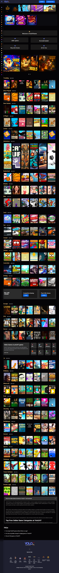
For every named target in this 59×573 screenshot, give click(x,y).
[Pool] (1, 57)
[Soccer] (1, 63)
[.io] (1, 50)
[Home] (1, 7)
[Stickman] (1, 67)
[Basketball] (1, 24)
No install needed (44, 41)
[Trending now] (1, 11)
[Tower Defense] (1, 70)
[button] (29, 74)
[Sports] (1, 65)
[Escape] (1, 44)
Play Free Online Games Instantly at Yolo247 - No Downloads (19, 498)
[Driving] (1, 41)
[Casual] (1, 35)
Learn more (6, 352)
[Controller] (1, 39)
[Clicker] (1, 37)
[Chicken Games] (1, 22)
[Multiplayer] (1, 61)
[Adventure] (1, 20)
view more (12, 78)
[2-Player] (1, 15)
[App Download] (1, 74)
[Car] (1, 33)
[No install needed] (44, 38)
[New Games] (1, 9)
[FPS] (1, 46)
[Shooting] (1, 59)
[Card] (1, 30)
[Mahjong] (1, 52)
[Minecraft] (1, 54)
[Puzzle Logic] (1, 72)
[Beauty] (1, 26)
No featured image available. (21, 82)
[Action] (1, 17)
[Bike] (1, 28)
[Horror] (1, 48)
